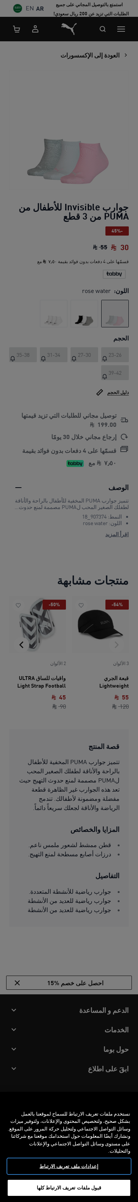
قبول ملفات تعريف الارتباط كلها (69, 1187)
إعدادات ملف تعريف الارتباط (68, 1166)
